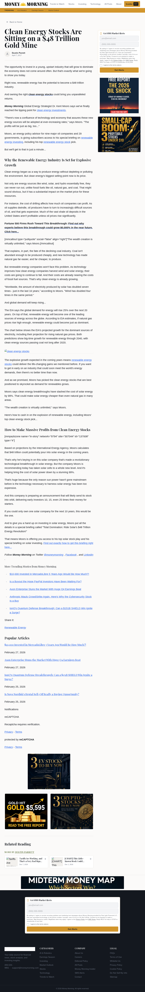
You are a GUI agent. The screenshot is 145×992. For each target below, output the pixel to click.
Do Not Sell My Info (118, 973)
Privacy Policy (117, 60)
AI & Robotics (22, 10)
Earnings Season (37, 10)
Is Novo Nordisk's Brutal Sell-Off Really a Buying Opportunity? (42, 694)
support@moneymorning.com (25, 968)
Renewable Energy (15, 627)
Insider (131, 4)
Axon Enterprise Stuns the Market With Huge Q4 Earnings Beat (45, 589)
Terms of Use (116, 957)
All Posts (108, 4)
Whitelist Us (115, 961)
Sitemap (113, 977)
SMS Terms (129, 60)
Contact (78, 977)
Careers (78, 957)
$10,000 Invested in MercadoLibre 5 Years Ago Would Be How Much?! (49, 574)
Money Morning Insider (85, 969)
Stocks (71, 4)
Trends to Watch (57, 4)
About (118, 4)
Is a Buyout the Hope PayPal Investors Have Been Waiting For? (46, 581)
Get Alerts (119, 70)
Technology (95, 4)
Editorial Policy (81, 961)
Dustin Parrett (24, 852)
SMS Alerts (80, 973)
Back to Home (16, 22)
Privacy (9, 731)
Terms (18, 731)
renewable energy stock (56, 142)
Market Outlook (53, 10)
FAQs (112, 953)
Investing (82, 4)
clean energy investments (51, 110)
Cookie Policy (116, 969)
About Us (79, 953)
